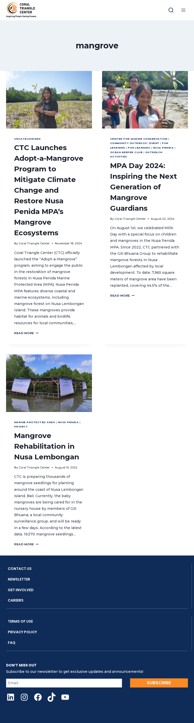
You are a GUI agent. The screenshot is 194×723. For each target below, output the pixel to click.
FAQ (11, 642)
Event (154, 143)
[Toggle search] (171, 10)
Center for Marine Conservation (138, 138)
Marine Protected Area (34, 422)
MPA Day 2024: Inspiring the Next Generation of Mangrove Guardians (143, 186)
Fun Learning (139, 147)
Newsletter (19, 579)
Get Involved (21, 589)
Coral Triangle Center (34, 243)
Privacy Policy (22, 632)
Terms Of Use (20, 621)
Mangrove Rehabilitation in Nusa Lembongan (46, 446)
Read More (26, 333)
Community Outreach (128, 143)
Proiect (21, 426)
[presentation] (49, 100)
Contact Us (20, 568)
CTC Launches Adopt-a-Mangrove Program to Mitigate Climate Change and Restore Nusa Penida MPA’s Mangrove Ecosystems (48, 190)
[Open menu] (183, 10)
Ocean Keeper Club (126, 152)
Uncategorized (27, 138)
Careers (15, 600)
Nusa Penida (163, 147)
